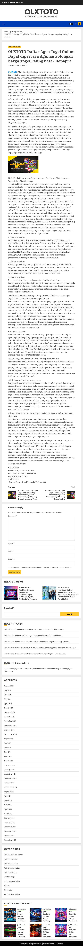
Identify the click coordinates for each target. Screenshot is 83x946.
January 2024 (9, 822)
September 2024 (10, 787)
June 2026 (8, 695)
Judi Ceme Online (11, 859)
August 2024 (9, 792)
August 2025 (9, 739)
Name (11, 543)
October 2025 (9, 730)
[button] (3, 24)
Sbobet (6, 885)
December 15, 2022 (23, 65)
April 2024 (8, 809)
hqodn (12, 65)
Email (11, 551)
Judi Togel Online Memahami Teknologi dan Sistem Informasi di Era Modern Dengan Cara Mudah (68, 594)
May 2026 (7, 699)
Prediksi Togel (9, 877)
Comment (12, 516)
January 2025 (9, 769)
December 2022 (10, 840)
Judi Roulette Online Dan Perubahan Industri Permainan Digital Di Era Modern (34, 654)
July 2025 (7, 743)
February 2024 (9, 818)
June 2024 (8, 800)
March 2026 (8, 708)
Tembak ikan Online (12, 894)
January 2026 (9, 717)
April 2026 (8, 703)
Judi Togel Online (14, 47)
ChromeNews (48, 943)
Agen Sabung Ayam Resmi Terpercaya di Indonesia (24, 668)
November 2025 (10, 725)
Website (11, 559)
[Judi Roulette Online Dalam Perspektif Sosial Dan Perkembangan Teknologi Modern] (61, 915)
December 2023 (10, 827)
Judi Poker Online (11, 863)
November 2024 (10, 778)
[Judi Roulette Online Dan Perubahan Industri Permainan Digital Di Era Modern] (36, 930)
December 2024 (10, 774)
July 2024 (7, 796)
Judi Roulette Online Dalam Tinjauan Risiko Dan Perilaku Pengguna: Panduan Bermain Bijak (40, 648)
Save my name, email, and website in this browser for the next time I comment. (41, 567)
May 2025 (7, 752)
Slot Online (8, 890)
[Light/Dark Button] (71, 24)
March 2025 (8, 761)
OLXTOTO (41, 11)
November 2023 (10, 831)
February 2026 (9, 712)
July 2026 (7, 690)
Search (9, 607)
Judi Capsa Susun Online (13, 855)
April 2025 (8, 756)
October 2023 (9, 836)
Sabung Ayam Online (12, 881)
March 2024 (8, 814)
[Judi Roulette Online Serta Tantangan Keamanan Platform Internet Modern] (36, 915)
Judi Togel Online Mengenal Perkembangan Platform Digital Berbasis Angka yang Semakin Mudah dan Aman (28, 597)
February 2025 (9, 765)
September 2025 (10, 734)
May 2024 (7, 805)
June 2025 (8, 747)
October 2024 (9, 783)
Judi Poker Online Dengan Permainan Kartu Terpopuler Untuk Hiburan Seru (34, 629)
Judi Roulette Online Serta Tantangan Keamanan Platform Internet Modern (33, 635)
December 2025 (10, 721)
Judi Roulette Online (12, 868)
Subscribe (79, 23)
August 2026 (9, 686)
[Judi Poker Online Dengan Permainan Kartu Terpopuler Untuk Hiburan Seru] (10, 915)
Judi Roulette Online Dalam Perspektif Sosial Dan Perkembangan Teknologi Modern (36, 641)
